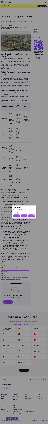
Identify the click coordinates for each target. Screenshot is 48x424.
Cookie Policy (15, 212)
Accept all (31, 215)
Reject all (16, 215)
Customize (24, 215)
